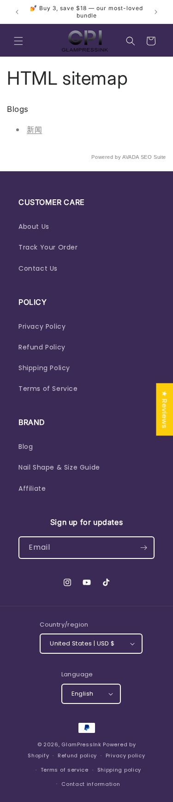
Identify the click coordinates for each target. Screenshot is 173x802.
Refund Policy (42, 347)
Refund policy (77, 755)
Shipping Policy (44, 367)
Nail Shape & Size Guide (59, 467)
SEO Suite (153, 157)
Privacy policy (125, 755)
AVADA (130, 157)
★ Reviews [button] (164, 409)
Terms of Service (48, 388)
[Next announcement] (156, 12)
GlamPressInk (81, 744)
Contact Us (38, 268)
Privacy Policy (42, 326)
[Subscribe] (143, 547)
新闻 (34, 129)
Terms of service (65, 769)
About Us (33, 226)
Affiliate (32, 488)
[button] (18, 41)
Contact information (90, 784)
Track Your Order (48, 247)
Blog (25, 446)
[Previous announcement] (17, 12)
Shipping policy (119, 769)
